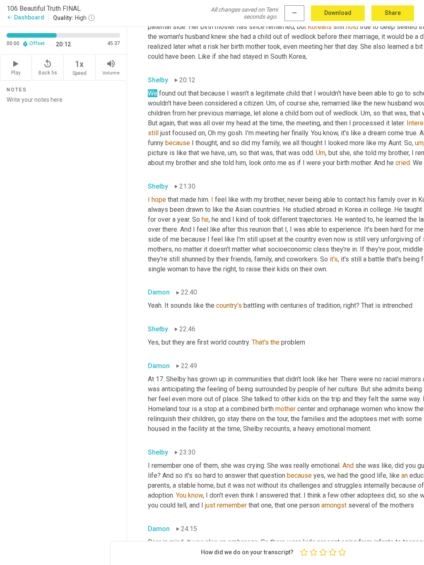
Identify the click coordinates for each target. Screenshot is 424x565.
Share (393, 13)
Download (338, 13)
